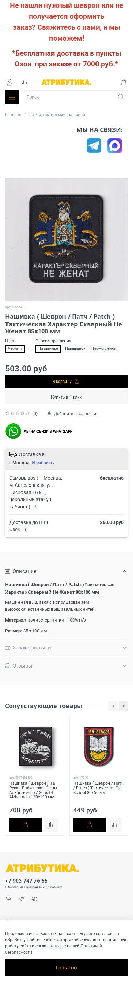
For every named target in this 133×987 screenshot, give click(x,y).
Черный (15, 348)
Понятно (66, 967)
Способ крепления (53, 341)
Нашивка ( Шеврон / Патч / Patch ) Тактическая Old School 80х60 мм (98, 788)
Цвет (10, 341)
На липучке (48, 348)
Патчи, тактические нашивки (57, 114)
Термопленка (104, 348)
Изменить (43, 462)
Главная (13, 114)
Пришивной (75, 348)
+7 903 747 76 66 (26, 881)
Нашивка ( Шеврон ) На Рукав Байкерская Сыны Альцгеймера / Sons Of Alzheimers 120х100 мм (33, 790)
